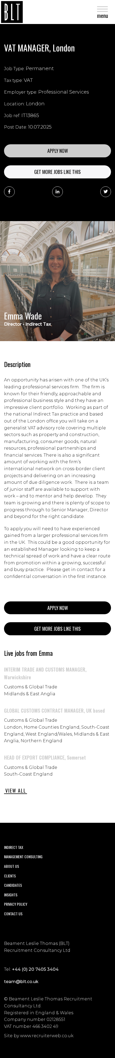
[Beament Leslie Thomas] (12, 12)
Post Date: (15, 127)
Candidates (13, 885)
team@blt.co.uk (21, 981)
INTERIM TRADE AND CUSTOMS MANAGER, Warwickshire (45, 673)
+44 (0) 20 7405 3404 (35, 969)
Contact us (13, 913)
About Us (11, 866)
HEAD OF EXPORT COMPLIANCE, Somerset (45, 757)
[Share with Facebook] (9, 191)
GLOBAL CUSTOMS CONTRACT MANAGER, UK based (54, 710)
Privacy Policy (15, 904)
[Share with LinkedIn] (57, 191)
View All (15, 790)
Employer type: (20, 92)
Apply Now (57, 150)
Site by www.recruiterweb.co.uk (39, 1035)
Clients (10, 876)
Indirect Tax (13, 847)
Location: (14, 103)
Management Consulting (23, 856)
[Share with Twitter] (105, 191)
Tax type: (13, 80)
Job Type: (14, 68)
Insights (10, 894)
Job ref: (12, 115)
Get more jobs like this (57, 171)
